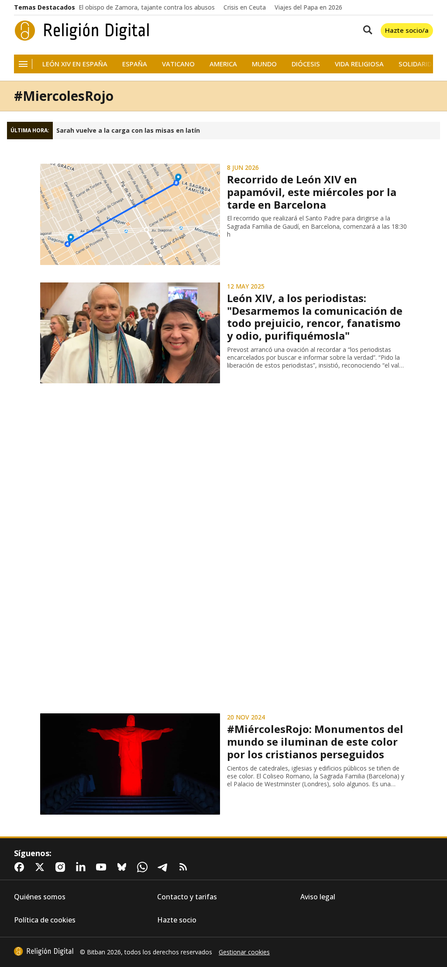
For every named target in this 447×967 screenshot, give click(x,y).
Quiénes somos (39, 897)
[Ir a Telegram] (165, 867)
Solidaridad (419, 64)
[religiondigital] (43, 951)
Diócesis (306, 64)
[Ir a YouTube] (103, 867)
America (223, 64)
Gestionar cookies (244, 952)
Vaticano (178, 64)
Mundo (264, 64)
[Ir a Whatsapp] (144, 867)
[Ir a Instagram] (62, 867)
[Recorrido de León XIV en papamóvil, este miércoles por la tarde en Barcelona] (130, 214)
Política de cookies (45, 920)
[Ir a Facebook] (21, 867)
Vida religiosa (359, 64)
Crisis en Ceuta (245, 7)
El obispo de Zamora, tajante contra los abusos (147, 7)
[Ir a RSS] (185, 867)
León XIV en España (74, 64)
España (134, 64)
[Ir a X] (41, 867)
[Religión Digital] (82, 31)
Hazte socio (176, 920)
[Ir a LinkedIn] (82, 867)
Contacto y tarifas (187, 897)
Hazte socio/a (407, 30)
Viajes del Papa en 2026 (308, 7)
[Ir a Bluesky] (124, 867)
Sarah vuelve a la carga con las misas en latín (128, 130)
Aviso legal (317, 897)
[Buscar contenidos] (366, 30)
